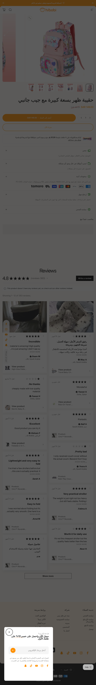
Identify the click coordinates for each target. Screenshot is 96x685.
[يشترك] (13, 650)
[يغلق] (9, 632)
